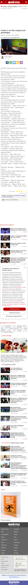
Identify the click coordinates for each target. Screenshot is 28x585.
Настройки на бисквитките (13, 304)
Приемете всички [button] (14, 309)
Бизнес (16, 534)
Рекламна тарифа (5, 565)
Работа (2, 563)
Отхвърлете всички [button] (14, 312)
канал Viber (9, 196)
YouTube (4, 196)
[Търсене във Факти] (26, 2)
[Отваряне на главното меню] (1, 2)
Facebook (17, 195)
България (16, 529)
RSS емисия (5, 557)
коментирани (15, 442)
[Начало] (14, 2)
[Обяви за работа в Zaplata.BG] (14, 583)
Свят (2, 531)
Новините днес (5, 529)
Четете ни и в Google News (11, 199)
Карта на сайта (4, 561)
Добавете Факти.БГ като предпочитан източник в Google (20, 565)
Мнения (16, 531)
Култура (16, 545)
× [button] (24, 267)
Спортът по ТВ (12, 6)
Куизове (16, 553)
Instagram (23, 195)
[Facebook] (7, 62)
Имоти (2, 537)
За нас (2, 559)
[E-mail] (17, 62)
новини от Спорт (10, 364)
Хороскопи (16, 542)
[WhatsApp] (10, 62)
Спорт (5, 6)
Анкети (15, 550)
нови (22, 442)
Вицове (3, 553)
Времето (3, 550)
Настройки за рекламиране (15, 300)
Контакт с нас (4, 567)
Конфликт (3, 547)
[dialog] (14, 292)
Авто (15, 537)
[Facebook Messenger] (14, 62)
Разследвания (4, 534)
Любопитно (4, 545)
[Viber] (21, 62)
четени (7, 442)
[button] (14, 316)
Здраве (16, 547)
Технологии (4, 539)
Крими (15, 539)
